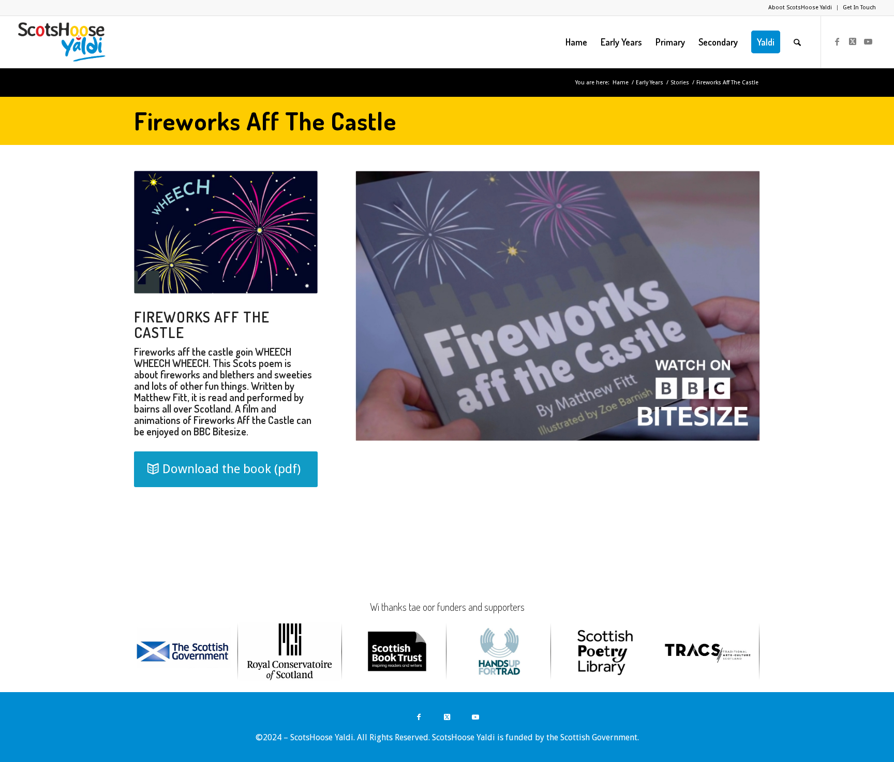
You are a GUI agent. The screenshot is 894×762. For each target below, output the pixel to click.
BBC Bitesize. (220, 431)
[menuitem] (800, 7)
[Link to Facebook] (837, 41)
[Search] (797, 42)
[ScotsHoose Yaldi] (62, 42)
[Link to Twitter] (852, 41)
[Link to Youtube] (868, 41)
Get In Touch (859, 7)
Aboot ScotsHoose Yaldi (800, 7)
